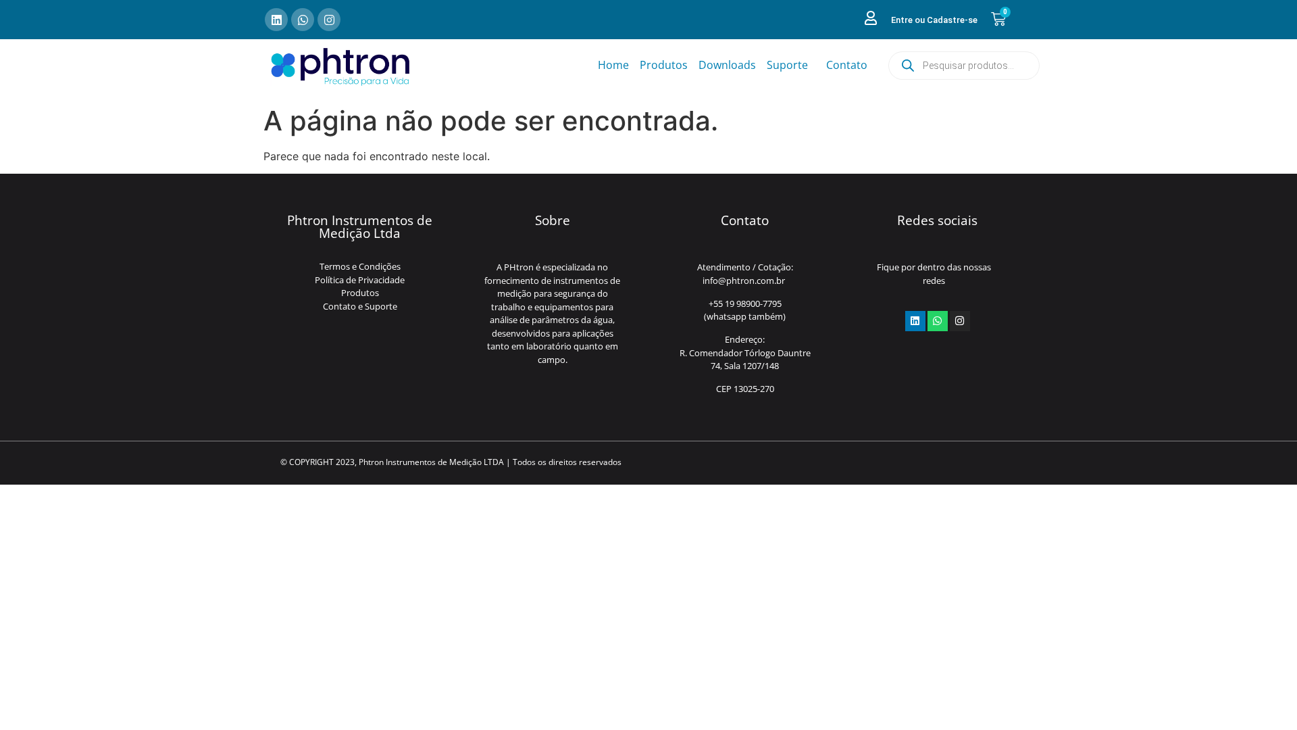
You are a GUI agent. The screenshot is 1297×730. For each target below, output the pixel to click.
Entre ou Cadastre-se (934, 20)
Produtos (664, 64)
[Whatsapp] (302, 19)
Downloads (727, 64)
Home (613, 64)
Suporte (787, 64)
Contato (846, 64)
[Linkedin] (276, 19)
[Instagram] (328, 19)
